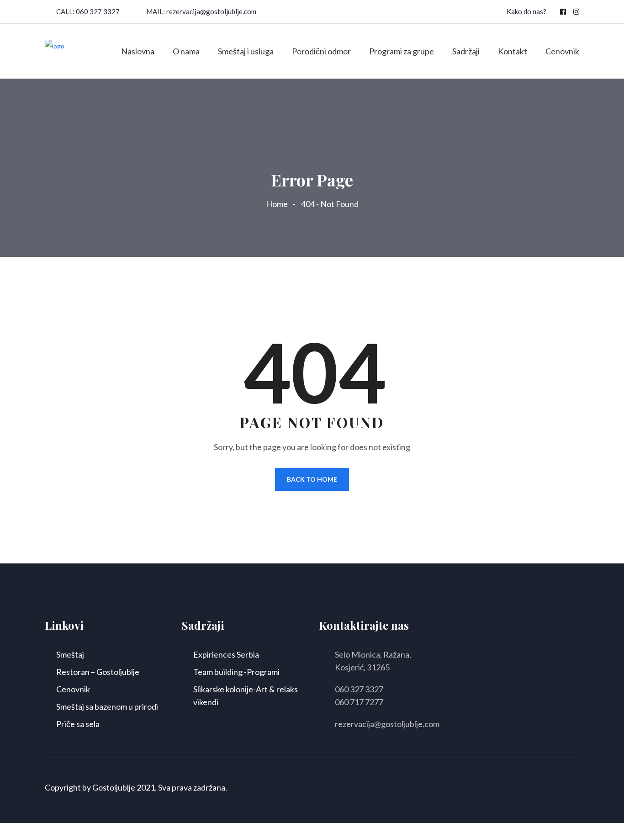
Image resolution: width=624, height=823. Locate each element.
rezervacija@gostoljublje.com (211, 11)
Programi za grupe (401, 51)
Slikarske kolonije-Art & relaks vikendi (245, 695)
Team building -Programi (236, 672)
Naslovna (137, 51)
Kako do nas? (526, 11)
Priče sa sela (78, 724)
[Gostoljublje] (54, 50)
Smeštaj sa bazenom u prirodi (107, 706)
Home (278, 204)
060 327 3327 (98, 11)
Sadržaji (466, 51)
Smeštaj (70, 654)
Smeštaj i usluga (246, 51)
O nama (186, 51)
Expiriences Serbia (226, 654)
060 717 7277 (359, 702)
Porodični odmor (321, 51)
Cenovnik (562, 51)
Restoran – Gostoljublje (97, 672)
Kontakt (512, 51)
